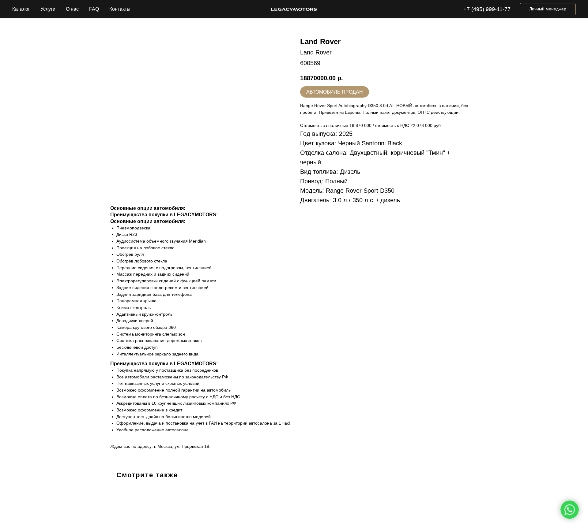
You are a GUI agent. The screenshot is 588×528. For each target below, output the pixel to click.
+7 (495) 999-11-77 (487, 9)
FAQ (94, 9)
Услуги (47, 9)
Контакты (119, 9)
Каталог (21, 9)
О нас (72, 9)
